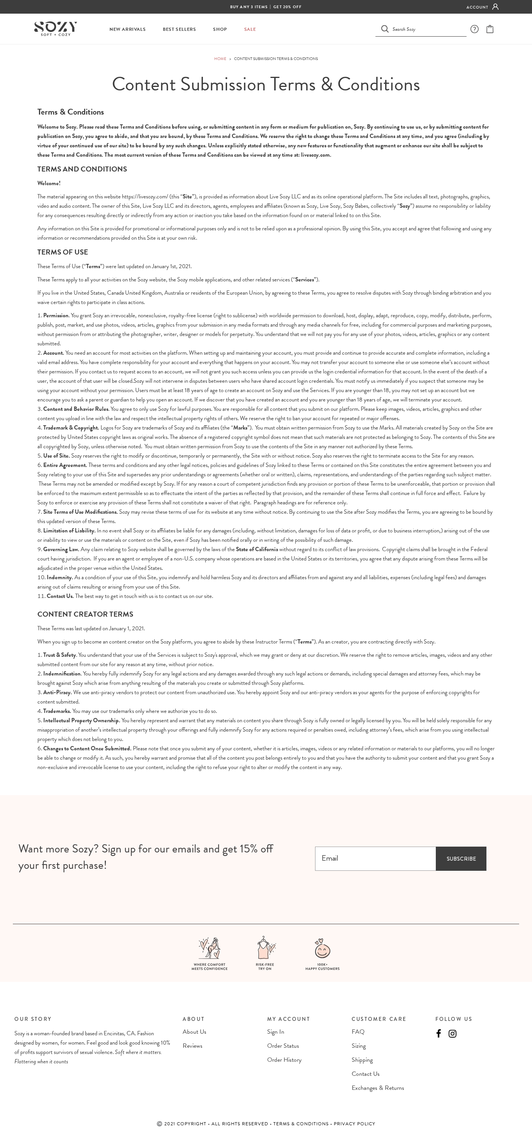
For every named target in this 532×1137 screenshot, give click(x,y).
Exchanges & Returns (378, 1088)
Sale (250, 29)
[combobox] (426, 29)
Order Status (283, 1045)
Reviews (193, 1045)
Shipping (362, 1060)
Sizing (359, 1045)
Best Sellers (179, 29)
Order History (284, 1060)
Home (220, 59)
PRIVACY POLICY (354, 1123)
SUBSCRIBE (461, 859)
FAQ (358, 1031)
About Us (194, 1031)
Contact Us (366, 1074)
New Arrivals (127, 29)
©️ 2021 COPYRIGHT (182, 1123)
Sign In (275, 1031)
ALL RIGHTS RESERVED (240, 1123)
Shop (220, 29)
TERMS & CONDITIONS (301, 1123)
